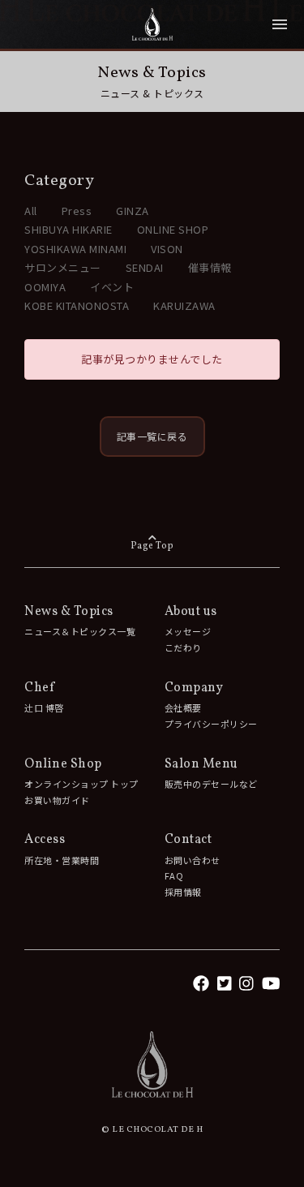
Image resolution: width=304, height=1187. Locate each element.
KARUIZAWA (184, 305)
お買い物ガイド (57, 799)
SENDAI (145, 267)
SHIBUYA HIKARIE (68, 229)
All (30, 210)
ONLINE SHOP (173, 229)
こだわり (183, 647)
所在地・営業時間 (61, 860)
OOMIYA (45, 287)
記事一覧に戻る (152, 436)
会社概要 (183, 707)
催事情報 (210, 267)
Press (77, 210)
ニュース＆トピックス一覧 (79, 631)
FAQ (174, 875)
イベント (112, 287)
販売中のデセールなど (211, 783)
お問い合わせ (193, 860)
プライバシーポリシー (211, 723)
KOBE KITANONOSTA (76, 305)
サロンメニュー (62, 267)
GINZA (132, 210)
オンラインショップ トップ (81, 783)
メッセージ (188, 631)
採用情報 (183, 891)
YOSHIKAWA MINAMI (75, 248)
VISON (167, 248)
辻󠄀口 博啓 (44, 707)
